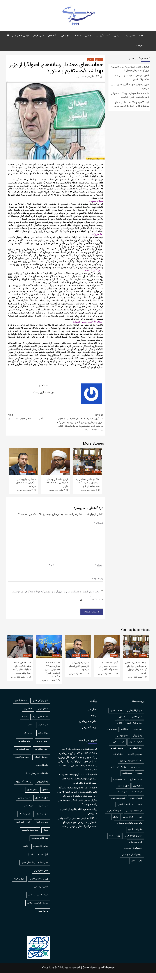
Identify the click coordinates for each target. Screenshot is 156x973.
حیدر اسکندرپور (118, 742)
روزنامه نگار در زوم (118, 767)
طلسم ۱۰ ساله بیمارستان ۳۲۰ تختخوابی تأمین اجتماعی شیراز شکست (130, 95)
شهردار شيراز (123, 785)
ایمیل (99, 565)
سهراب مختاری (136, 779)
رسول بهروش (136, 767)
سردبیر (79, 77)
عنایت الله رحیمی (114, 810)
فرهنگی (77, 36)
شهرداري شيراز (121, 792)
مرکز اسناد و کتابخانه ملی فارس (129, 823)
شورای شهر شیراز (118, 798)
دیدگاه (98, 523)
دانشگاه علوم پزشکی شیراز (131, 760)
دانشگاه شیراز (117, 754)
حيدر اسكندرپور (135, 742)
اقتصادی (52, 36)
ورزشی (88, 36)
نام (51, 565)
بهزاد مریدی (112, 729)
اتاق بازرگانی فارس (134, 710)
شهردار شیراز (137, 792)
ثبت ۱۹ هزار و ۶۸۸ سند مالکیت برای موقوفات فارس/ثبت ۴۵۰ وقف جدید (131, 104)
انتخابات (124, 729)
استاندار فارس (116, 710)
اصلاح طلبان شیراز (134, 723)
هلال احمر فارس (135, 829)
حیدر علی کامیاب (135, 754)
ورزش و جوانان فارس (133, 835)
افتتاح (119, 723)
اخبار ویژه (130, 36)
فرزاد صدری (128, 817)
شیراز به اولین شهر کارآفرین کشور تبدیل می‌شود (26, 483)
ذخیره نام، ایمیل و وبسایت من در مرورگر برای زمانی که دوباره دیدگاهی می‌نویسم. (56, 592)
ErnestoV (92, 775)
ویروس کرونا (114, 835)
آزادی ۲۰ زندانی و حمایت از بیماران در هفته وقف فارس (56, 483)
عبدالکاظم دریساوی (134, 810)
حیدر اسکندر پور (135, 748)
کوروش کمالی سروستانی (132, 854)
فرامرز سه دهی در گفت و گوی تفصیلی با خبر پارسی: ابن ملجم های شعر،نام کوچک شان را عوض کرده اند (77, 822)
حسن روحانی (122, 735)
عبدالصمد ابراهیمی (125, 804)
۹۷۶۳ (94, 788)
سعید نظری (127, 773)
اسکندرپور (123, 716)
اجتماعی (65, 36)
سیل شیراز (137, 785)
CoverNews (90, 968)
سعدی (139, 773)
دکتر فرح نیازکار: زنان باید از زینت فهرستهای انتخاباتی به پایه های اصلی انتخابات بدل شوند (77, 779)
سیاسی (117, 36)
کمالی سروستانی (135, 842)
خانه (141, 36)
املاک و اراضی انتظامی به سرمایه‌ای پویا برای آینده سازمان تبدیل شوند (88, 483)
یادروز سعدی (136, 861)
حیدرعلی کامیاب (117, 748)
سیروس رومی (119, 779)
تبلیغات (140, 46)
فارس (140, 817)
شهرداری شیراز (136, 798)
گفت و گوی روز (103, 36)
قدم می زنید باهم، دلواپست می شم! (25, 417)
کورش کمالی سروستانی (132, 848)
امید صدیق (137, 729)
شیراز (140, 804)
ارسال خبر (92, 709)
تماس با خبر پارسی (20, 36)
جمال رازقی (137, 735)
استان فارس (137, 716)
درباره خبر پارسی (89, 727)
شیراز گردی (38, 36)
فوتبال (116, 817)
